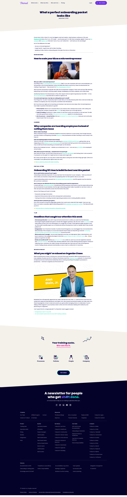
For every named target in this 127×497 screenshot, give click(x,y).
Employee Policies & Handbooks (77, 434)
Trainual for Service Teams (61, 434)
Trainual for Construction (61, 432)
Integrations (23, 437)
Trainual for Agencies (60, 447)
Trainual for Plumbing (60, 450)
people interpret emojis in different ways (74, 236)
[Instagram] (70, 405)
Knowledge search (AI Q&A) (27, 471)
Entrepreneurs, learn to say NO (43, 312)
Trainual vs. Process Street (96, 454)
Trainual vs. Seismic (94, 451)
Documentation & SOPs (25, 465)
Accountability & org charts (62, 465)
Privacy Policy (23, 492)
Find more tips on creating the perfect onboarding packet (50, 208)
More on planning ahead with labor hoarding (47, 162)
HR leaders (40, 429)
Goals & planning (77, 471)
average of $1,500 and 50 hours (71, 141)
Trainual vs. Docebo (94, 437)
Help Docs (57, 418)
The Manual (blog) (59, 415)
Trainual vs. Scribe (94, 429)
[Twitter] (60, 405)
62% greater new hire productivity (64, 179)
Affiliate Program (35, 415)
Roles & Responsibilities (77, 442)
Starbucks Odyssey (42, 241)
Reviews (22, 434)
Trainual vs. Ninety (94, 440)
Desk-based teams (42, 437)
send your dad (58, 240)
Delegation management (96, 465)
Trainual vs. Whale (94, 426)
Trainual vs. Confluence (95, 457)
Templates (84, 418)
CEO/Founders (40, 434)
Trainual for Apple (99, 415)
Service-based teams (42, 443)
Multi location (40, 451)
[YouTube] (67, 405)
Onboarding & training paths (27, 468)
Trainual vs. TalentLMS (95, 432)
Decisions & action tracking (61, 471)
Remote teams (41, 446)
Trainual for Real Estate (60, 445)
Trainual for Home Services (61, 437)
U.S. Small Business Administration (52, 83)
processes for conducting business (69, 116)
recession (58, 135)
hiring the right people (67, 153)
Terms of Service (33, 492)
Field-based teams (42, 440)
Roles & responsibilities (43, 468)
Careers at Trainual (25, 418)
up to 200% (80, 147)
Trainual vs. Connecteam (96, 434)
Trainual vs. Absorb (94, 446)
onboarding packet (48, 185)
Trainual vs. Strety (94, 443)
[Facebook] (56, 405)
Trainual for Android (99, 418)
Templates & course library (44, 465)
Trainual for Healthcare (60, 429)
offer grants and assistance (60, 114)
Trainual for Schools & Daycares (60, 441)
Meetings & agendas (60, 468)
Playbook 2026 (85, 415)
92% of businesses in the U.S (63, 87)
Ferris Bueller (87, 221)
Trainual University (72, 418)
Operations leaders (42, 426)
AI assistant (93, 468)
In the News (34, 418)
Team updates (76, 465)
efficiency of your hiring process (52, 143)
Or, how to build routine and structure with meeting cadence (50, 314)
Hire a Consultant (72, 415)
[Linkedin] (63, 405)
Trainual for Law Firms (60, 426)
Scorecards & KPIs (77, 468)
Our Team (22, 415)
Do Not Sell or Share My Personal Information (50, 492)
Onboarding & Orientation (78, 431)
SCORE (58, 110)
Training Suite (23, 426)
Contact (45, 415)
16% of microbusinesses (40, 95)
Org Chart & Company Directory (77, 439)
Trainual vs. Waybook (95, 448)
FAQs (21, 440)
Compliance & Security (68, 492)
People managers (41, 432)
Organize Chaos (73, 258)
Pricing (21, 432)
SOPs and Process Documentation (76, 427)
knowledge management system (74, 204)
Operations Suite (24, 429)
